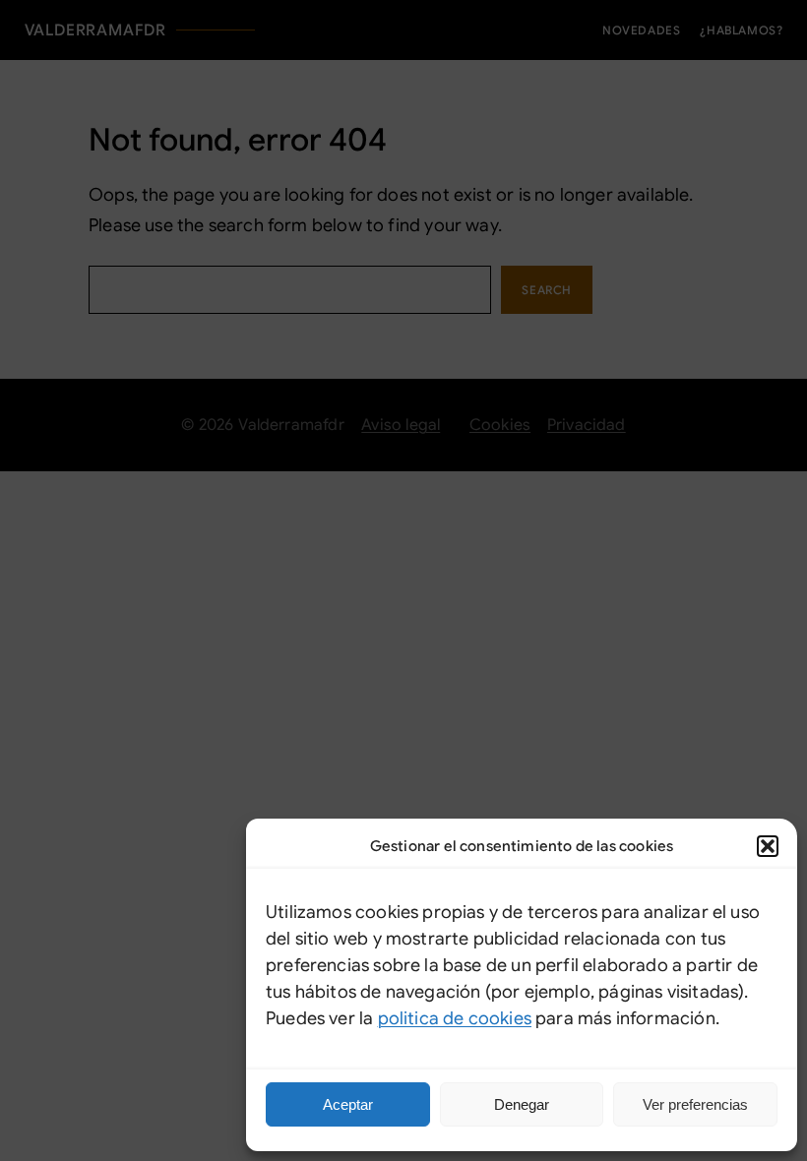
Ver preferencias (695, 1104)
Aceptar (348, 1104)
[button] (767, 846)
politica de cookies (454, 1018)
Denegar (521, 1104)
